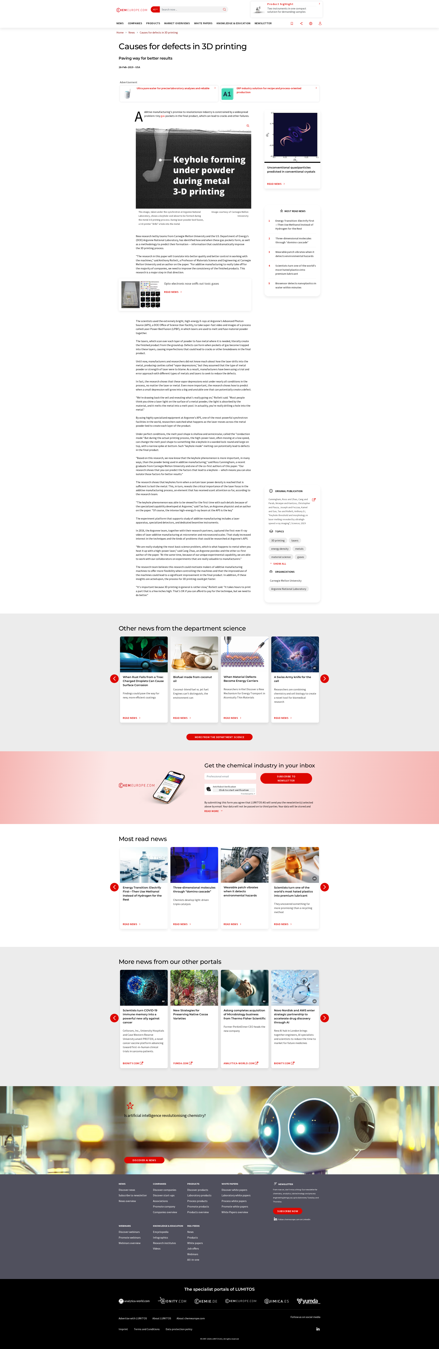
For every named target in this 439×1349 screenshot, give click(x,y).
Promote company (164, 1206)
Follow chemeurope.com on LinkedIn (294, 1219)
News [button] (120, 23)
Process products (197, 1201)
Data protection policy (179, 1329)
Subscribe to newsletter (286, 778)
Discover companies (164, 1190)
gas (163, 116)
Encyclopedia (160, 1232)
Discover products (197, 1190)
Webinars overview (129, 1243)
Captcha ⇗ (248, 794)
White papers (195, 1243)
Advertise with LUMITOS (133, 1318)
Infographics (160, 1237)
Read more (211, 811)
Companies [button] (135, 23)
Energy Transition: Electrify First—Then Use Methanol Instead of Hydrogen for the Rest (294, 224)
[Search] (224, 10)
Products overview (198, 1212)
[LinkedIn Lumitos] (318, 1329)
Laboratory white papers (236, 1195)
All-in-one (193, 1259)
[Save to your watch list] (291, 24)
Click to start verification (234, 790)
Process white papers (234, 1201)
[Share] (301, 24)
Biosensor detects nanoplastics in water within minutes (295, 285)
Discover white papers (234, 1190)
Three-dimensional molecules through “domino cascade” (293, 240)
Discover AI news (144, 1160)
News (190, 1232)
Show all (279, 563)
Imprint (123, 1329)
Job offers (193, 1248)
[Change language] (310, 24)
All (154, 9)
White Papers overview (235, 1212)
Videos (157, 1248)
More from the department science (219, 737)
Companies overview (165, 1212)
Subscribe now (287, 1211)
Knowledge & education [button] (233, 23)
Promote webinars (130, 1237)
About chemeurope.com (191, 1318)
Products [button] (153, 23)
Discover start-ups (164, 1195)
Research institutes (164, 1243)
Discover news (127, 1190)
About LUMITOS (161, 1318)
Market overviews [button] (177, 23)
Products (192, 1237)
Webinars (192, 1254)
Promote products (198, 1206)
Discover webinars (129, 1232)
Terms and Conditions (147, 1329)
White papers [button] (203, 23)
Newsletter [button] (263, 23)
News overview (127, 1201)
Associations (160, 1201)
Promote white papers (235, 1206)
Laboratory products (199, 1195)
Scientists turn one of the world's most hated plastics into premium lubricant (295, 269)
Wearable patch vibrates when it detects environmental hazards (294, 254)
